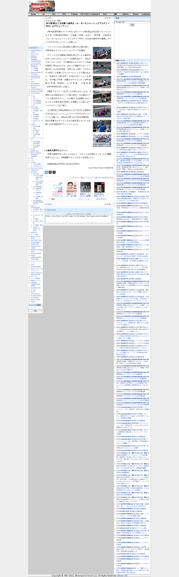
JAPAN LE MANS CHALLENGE (36, 258)
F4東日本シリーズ (39, 189)
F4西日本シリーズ (39, 193)
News (33, 14)
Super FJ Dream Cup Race (36, 228)
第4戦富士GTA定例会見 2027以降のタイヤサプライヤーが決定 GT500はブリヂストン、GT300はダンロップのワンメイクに (132, 299)
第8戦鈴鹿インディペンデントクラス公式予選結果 (132, 176)
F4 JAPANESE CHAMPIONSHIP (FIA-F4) (38, 202)
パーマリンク (89, 178)
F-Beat (74, 14)
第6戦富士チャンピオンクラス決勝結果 (129, 314)
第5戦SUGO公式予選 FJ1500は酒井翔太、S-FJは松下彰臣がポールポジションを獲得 (132, 488)
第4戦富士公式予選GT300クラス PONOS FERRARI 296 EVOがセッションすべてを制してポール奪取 (132, 336)
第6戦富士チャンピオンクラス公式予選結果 (130, 391)
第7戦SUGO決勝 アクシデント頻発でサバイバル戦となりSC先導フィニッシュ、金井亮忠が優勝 (132, 416)
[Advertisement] (101, 6)
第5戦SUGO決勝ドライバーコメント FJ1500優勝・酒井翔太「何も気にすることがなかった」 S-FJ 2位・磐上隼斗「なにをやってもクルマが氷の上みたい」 (132, 457)
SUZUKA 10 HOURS (37, 91)
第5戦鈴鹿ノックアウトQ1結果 (138, 136)
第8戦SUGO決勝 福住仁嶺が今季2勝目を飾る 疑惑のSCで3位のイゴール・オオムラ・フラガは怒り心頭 (133, 198)
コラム (33, 160)
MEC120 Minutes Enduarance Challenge (36, 154)
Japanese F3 (35, 170)
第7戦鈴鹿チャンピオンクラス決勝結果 (129, 141)
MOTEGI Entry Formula (35, 86)
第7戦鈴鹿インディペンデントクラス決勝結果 (131, 145)
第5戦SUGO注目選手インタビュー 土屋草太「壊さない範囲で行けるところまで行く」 (132, 499)
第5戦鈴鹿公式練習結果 (136, 172)
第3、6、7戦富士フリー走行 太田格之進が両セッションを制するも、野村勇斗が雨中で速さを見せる (132, 570)
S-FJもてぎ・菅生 (53, 20)
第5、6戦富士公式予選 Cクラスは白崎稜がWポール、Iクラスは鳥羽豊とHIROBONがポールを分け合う (132, 385)
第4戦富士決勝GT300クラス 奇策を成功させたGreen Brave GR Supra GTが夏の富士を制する (132, 274)
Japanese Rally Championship (35, 77)
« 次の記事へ (48, 18)
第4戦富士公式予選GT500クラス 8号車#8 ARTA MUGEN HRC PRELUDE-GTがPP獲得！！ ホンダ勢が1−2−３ (132, 329)
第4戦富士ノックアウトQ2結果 (138, 341)
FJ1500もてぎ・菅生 (36, 131)
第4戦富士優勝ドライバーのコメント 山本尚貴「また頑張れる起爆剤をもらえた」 (132, 261)
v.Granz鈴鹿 (37, 164)
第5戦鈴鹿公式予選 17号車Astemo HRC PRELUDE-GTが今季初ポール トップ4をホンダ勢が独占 (133, 116)
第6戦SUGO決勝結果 (138, 436)
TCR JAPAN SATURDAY (36, 142)
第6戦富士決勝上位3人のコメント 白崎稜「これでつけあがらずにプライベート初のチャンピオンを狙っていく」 (132, 307)
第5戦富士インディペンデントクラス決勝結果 (131, 378)
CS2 (32, 158)
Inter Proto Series (36, 240)
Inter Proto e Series (37, 168)
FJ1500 (33, 124)
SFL (54, 14)
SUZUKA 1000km (36, 296)
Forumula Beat (35, 93)
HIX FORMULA (35, 83)
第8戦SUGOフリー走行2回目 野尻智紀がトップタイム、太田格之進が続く (132, 208)
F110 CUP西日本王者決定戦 (39, 183)
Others (125, 14)
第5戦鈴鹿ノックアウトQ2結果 (138, 134)
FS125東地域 (37, 101)
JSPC (32, 265)
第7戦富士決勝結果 (140, 509)
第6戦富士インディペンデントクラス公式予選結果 (132, 400)
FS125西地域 (37, 103)
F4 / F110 (84, 14)
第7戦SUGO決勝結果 (138, 420)
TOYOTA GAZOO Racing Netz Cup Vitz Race (36, 64)
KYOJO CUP (34, 54)
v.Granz (33, 162)
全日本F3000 (35, 244)
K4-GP (33, 292)
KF (34, 105)
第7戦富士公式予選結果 (141, 535)
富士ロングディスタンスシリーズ (37, 270)
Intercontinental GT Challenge (37, 73)
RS (31, 80)
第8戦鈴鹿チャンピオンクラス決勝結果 (129, 94)
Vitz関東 (35, 70)
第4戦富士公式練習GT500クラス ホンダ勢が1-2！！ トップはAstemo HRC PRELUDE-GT (132, 352)
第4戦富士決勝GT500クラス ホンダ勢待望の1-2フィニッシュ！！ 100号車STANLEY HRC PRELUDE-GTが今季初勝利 (132, 267)
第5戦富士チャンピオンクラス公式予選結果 (130, 396)
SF (43, 14)
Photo (135, 14)
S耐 (115, 14)
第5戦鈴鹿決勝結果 (135, 76)
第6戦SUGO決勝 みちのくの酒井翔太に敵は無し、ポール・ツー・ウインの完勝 (132, 432)
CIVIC (32, 81)
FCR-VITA (36, 109)
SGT (105, 14)
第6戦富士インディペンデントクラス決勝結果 (131, 318)
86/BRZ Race (35, 151)
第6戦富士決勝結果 (140, 525)
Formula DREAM (36, 253)
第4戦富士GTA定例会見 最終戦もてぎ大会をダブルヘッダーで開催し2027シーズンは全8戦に (132, 292)
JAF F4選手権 (37, 187)
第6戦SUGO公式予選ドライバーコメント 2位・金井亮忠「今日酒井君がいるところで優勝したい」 (132, 441)
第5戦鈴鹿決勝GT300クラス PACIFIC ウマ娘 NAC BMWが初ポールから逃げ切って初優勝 (132, 72)
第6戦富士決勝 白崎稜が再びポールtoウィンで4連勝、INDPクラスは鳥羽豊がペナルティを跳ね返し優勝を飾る (132, 285)
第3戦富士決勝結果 (140, 518)
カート (33, 95)
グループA (34, 276)
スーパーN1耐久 (35, 278)
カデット (35, 99)
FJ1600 (33, 255)
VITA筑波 (36, 114)
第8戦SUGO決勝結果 (141, 203)
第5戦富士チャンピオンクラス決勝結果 (129, 374)
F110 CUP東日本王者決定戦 (39, 177)
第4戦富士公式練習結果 (136, 357)
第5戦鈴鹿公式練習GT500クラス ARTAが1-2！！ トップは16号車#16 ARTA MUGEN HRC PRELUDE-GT (132, 154)
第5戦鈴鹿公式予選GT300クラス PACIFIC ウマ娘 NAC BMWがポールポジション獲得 (132, 110)
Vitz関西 (35, 68)
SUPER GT (34, 232)
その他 (33, 301)
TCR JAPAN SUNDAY (36, 146)
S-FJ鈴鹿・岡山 (38, 209)
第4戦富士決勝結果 (135, 279)
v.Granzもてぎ (37, 166)
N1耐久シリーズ (35, 280)
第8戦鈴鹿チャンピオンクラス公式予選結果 (130, 185)
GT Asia (33, 290)
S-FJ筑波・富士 (38, 225)
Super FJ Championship (35, 206)
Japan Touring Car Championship (36, 273)
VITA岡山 (36, 118)
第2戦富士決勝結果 (136, 511)
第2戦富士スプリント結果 (138, 528)
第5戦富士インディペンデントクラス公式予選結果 (132, 404)
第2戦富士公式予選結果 (137, 554)
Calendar (146, 14)
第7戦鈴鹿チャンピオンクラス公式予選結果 (130, 189)
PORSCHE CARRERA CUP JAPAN (35, 284)
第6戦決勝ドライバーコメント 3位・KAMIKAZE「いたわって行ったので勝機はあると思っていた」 (132, 425)
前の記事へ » (109, 18)
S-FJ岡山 (36, 219)
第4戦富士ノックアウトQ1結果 (138, 343)
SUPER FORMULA (36, 89)
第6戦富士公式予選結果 (141, 556)
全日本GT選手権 (36, 267)
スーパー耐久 (35, 234)
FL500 (33, 149)
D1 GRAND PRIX (36, 288)
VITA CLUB (34, 107)
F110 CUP (36, 174)
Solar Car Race (35, 299)
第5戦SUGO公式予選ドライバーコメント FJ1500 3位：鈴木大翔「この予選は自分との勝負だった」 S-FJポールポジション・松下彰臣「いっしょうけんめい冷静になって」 (133, 479)
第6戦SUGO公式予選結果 (139, 450)
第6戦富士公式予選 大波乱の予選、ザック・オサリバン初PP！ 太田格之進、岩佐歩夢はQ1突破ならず (132, 549)
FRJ (64, 14)
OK (34, 97)
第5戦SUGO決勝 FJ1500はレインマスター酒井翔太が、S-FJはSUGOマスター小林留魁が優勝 (132, 466)
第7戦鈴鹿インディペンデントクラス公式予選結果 (132, 180)
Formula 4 (34, 172)
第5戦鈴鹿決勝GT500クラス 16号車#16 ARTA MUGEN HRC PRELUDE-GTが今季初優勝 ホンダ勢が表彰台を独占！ (132, 65)
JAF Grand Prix (35, 294)
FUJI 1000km (35, 298)
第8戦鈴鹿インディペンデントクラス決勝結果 (131, 98)
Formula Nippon (36, 242)
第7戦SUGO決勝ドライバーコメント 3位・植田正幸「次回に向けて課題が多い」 (133, 409)
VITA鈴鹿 (36, 116)
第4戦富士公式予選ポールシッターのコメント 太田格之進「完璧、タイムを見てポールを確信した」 (132, 323)
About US (122, 575)
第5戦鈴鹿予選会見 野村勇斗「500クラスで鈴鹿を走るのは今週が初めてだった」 (132, 103)
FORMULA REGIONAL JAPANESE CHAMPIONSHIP (36, 58)
